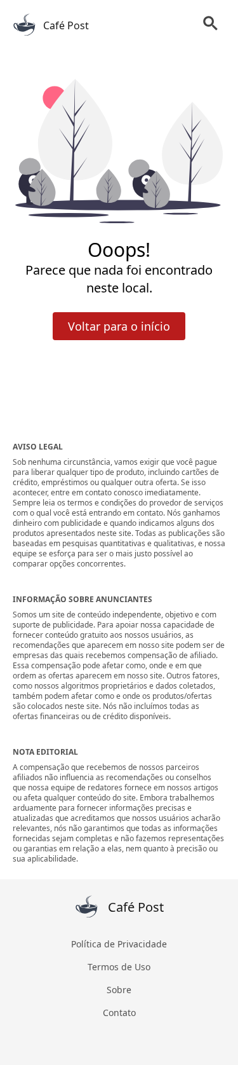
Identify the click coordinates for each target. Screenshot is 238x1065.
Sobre (119, 990)
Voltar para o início (119, 326)
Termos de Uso (119, 967)
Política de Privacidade (119, 944)
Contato (119, 1013)
